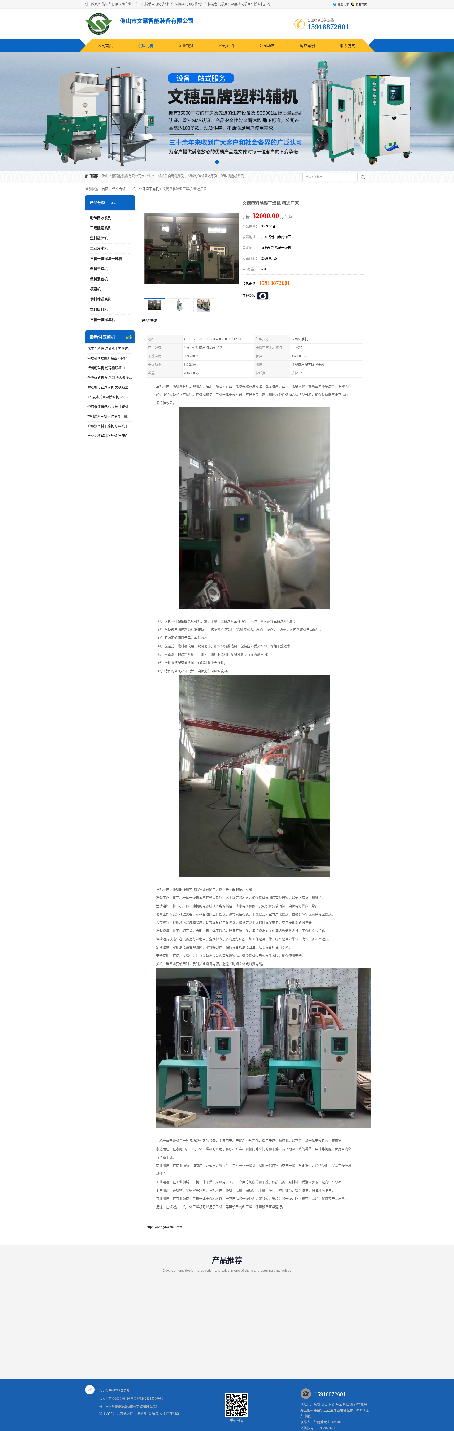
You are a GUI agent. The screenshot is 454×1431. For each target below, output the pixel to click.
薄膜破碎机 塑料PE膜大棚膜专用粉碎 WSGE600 (109, 377)
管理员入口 (156, 1413)
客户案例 (307, 46)
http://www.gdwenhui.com (164, 1227)
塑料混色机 (99, 279)
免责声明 (141, 1413)
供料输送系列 (100, 299)
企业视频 (186, 46)
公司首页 (105, 46)
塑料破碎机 (99, 238)
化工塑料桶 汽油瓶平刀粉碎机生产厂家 (109, 348)
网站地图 (172, 1413)
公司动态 (267, 46)
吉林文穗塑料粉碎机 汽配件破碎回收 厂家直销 (109, 436)
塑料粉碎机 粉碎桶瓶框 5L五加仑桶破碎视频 (109, 368)
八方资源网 (125, 1413)
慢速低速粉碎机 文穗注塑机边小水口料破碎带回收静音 (109, 407)
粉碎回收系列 (100, 218)
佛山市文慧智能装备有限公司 (119, 1407)
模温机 (95, 289)
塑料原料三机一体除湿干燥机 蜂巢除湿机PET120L (109, 416)
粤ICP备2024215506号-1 (147, 1398)
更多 (129, 337)
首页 (105, 189)
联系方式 (347, 46)
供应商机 (145, 46)
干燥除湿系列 (100, 228)
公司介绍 (226, 46)
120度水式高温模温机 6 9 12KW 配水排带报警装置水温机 (109, 397)
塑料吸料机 (99, 309)
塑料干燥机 (99, 269)
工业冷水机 (99, 248)
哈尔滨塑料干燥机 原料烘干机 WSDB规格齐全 (109, 426)
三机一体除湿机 (102, 320)
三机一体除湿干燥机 (144, 189)
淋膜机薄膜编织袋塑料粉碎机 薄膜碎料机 (109, 358)
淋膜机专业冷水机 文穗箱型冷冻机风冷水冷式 (109, 387)
